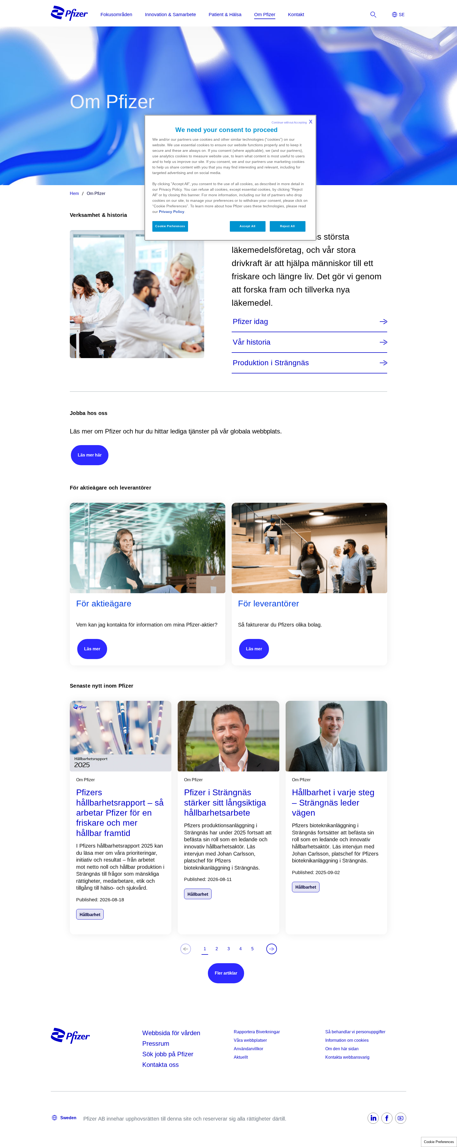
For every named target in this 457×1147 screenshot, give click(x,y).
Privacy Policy (171, 211)
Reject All (287, 226)
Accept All (247, 226)
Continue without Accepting (292, 122)
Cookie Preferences (439, 1142)
